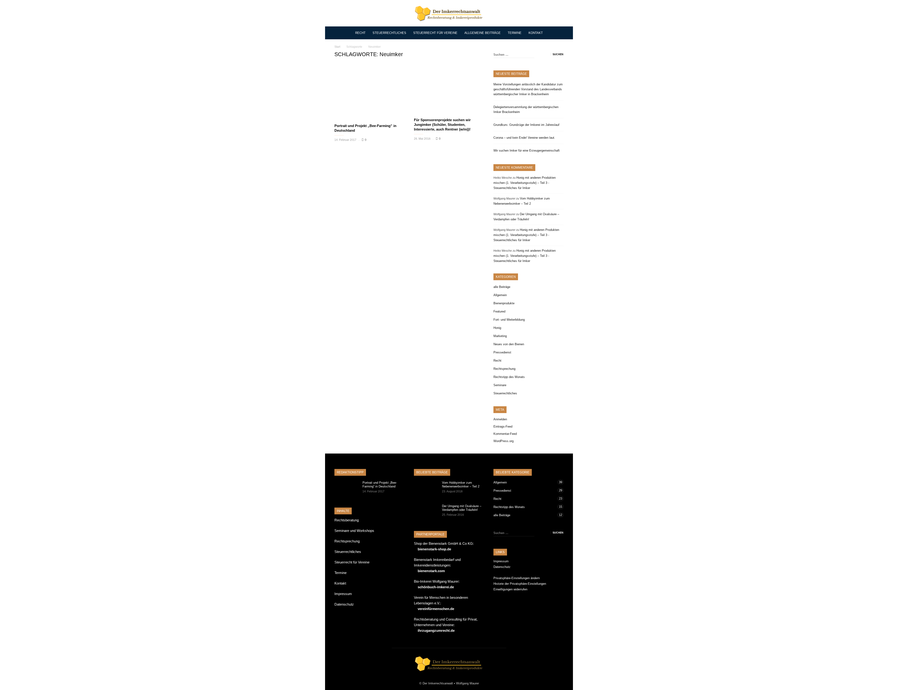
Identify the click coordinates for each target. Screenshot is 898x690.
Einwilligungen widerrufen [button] (510, 589)
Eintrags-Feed (502, 426)
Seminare (499, 385)
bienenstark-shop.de (434, 549)
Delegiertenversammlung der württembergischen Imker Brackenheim (525, 109)
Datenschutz (344, 604)
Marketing (500, 336)
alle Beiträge (501, 287)
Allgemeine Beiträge (482, 33)
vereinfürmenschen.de (436, 609)
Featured (499, 311)
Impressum (343, 594)
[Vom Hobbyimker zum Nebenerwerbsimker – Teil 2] (425, 489)
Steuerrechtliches (389, 33)
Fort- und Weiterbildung (509, 319)
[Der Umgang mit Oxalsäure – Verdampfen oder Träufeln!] (425, 512)
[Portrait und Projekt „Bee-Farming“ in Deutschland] (369, 91)
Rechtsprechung (504, 368)
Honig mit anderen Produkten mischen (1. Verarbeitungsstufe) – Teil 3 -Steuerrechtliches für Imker (524, 183)
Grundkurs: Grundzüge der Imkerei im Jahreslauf (526, 125)
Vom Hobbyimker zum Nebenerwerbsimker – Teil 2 (460, 484)
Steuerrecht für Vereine (435, 33)
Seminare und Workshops (354, 531)
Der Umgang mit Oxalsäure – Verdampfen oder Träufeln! (461, 508)
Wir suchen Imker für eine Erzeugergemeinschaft (526, 150)
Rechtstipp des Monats (509, 377)
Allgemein (500, 295)
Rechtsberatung (346, 520)
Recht (360, 33)
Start (337, 46)
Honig (497, 328)
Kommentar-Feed (505, 434)
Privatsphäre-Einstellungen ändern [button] (516, 578)
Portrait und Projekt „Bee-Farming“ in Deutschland (379, 484)
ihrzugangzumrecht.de (436, 630)
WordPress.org (503, 441)
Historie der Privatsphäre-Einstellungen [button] (519, 583)
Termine (514, 33)
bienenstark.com (431, 571)
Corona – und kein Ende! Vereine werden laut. (524, 137)
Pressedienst (502, 352)
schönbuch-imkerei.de (436, 587)
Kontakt (536, 33)
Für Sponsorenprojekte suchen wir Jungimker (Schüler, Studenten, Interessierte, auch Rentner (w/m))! (442, 124)
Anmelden (500, 419)
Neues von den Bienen (508, 344)
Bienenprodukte (503, 303)
